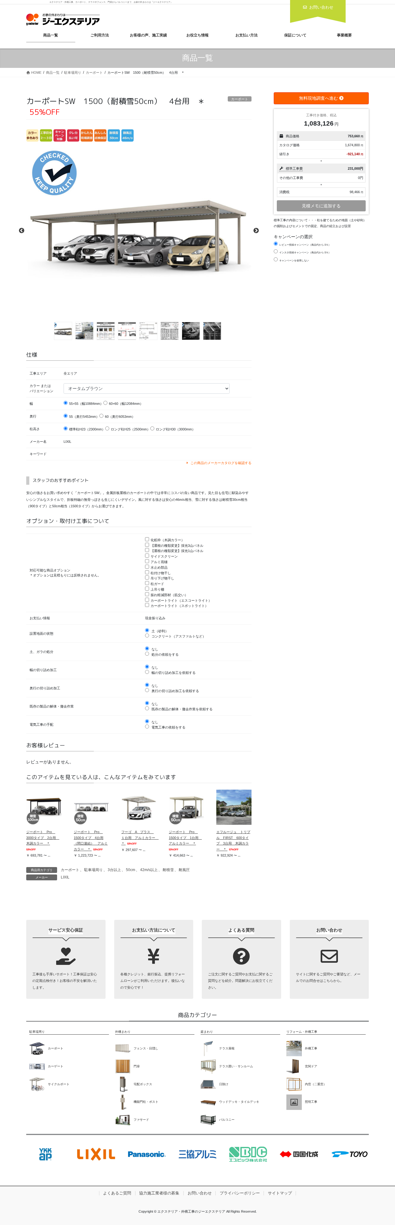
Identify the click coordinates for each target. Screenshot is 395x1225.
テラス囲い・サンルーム (236, 1066)
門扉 (137, 1066)
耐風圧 (184, 870)
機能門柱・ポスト (146, 1101)
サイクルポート (58, 1084)
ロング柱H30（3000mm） (175, 429)
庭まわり (207, 1031)
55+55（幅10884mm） (86, 403)
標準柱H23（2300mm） (87, 429)
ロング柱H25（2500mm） (130, 429)
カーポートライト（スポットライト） (179, 606)
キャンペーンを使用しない (294, 260)
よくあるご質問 (117, 1193)
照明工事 (311, 1101)
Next (256, 231)
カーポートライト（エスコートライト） (181, 600)
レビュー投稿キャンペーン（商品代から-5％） (305, 244)
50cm (130, 870)
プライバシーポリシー (240, 1193)
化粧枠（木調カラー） (168, 540)
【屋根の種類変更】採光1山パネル (177, 551)
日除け (223, 1084)
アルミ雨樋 (159, 562)
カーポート (70, 870)
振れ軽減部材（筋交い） (169, 595)
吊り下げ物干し (162, 578)
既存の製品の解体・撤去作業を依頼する (182, 709)
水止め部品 (159, 567)
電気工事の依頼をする (168, 727)
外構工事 (311, 1048)
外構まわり (123, 1031)
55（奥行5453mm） (84, 416)
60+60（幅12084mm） (126, 403)
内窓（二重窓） (315, 1084)
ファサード (141, 1119)
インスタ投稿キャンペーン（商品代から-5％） (305, 252)
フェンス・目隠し (146, 1048)
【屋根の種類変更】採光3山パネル (177, 545)
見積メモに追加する (321, 206)
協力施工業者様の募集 (159, 1193)
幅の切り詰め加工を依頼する (173, 673)
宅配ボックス (143, 1084)
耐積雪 (168, 870)
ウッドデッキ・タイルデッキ (239, 1101)
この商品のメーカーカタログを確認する (220, 463)
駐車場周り (93, 870)
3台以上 (114, 870)
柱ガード (157, 584)
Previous (22, 231)
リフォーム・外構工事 (301, 1031)
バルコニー (227, 1119)
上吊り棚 (157, 589)
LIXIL (65, 877)
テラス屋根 (227, 1048)
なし (154, 649)
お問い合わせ (200, 1193)
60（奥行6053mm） (120, 416)
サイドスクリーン (164, 556)
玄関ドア (311, 1066)
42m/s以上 (149, 870)
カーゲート (55, 1066)
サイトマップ (280, 1193)
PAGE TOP (380, 1182)
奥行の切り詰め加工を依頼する (175, 691)
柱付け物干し (161, 573)
